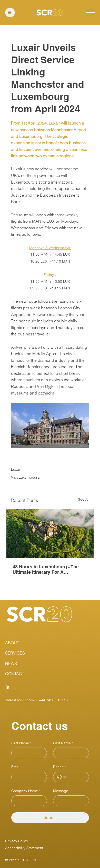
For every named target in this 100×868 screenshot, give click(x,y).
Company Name (25, 790)
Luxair (16, 469)
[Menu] (90, 12)
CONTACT (14, 673)
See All (83, 499)
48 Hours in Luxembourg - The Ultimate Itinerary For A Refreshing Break (46, 569)
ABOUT (12, 642)
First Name (21, 743)
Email (17, 766)
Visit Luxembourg (25, 477)
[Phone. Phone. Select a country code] (61, 777)
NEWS (11, 663)
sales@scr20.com (19, 700)
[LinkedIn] (7, 687)
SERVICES (15, 653)
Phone (59, 766)
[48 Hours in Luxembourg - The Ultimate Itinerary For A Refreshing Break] (50, 533)
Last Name (63, 743)
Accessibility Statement (24, 848)
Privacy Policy (16, 841)
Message (60, 790)
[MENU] (10, 12)
